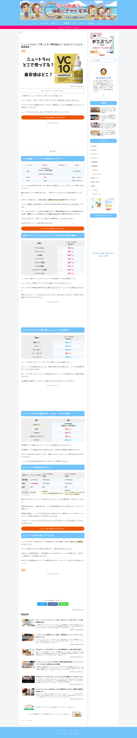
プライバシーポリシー (74, 731)
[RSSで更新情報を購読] (103, 95)
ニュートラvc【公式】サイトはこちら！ (53, 117)
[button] (115, 60)
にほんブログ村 (103, 256)
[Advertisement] (53, 37)
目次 (51, 151)
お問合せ (64, 731)
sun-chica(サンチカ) (103, 78)
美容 (24, 570)
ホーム (59, 731)
